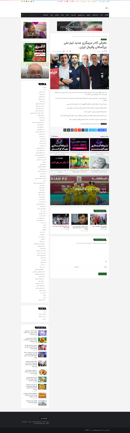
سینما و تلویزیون (81, 15)
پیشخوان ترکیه (42, 169)
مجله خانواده (43, 258)
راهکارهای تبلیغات (39, 269)
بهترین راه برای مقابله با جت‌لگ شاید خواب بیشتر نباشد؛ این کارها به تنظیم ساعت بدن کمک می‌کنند (30, 355)
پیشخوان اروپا (43, 164)
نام (106, 261)
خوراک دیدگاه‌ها (42, 316)
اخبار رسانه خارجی (39, 111)
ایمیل (105, 267)
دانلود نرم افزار (41, 195)
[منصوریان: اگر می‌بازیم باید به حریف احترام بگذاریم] (98, 219)
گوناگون (44, 230)
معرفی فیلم (40, 281)
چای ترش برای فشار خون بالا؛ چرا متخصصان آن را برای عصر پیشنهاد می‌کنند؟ (31, 347)
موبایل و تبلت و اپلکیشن (39, 244)
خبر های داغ (43, 174)
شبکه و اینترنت (42, 216)
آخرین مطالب (94, 1)
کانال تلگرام (45, 15)
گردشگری (57, 15)
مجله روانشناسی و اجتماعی (38, 272)
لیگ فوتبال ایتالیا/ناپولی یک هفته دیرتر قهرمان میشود (61, 226)
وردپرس (44, 319)
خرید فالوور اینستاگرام (37, 422)
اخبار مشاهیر (95, 15)
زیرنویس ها (41, 197)
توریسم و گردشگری (42, 171)
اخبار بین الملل (41, 99)
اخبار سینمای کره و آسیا (37, 122)
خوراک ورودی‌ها (42, 314)
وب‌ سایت (77, 267)
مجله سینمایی (41, 276)
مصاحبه (62, 15)
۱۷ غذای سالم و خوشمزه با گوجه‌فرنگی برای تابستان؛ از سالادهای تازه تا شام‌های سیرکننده (31, 387)
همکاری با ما (83, 1)
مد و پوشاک (41, 241)
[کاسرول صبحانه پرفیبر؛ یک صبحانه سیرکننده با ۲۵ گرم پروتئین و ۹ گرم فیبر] (42, 379)
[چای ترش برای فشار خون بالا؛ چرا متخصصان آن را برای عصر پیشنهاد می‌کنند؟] (42, 347)
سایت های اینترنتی (40, 220)
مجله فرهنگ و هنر (40, 286)
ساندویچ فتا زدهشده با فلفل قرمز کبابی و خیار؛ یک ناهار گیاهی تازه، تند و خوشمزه (30, 395)
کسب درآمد (43, 223)
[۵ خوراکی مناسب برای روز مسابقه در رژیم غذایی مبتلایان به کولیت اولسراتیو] (42, 340)
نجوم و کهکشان (41, 246)
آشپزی (44, 87)
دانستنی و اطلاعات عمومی (40, 178)
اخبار (102, 15)
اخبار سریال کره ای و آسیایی (37, 113)
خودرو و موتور (43, 176)
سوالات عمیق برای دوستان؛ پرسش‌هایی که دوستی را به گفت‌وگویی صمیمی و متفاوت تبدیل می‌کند (31, 364)
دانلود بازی (42, 185)
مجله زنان (44, 260)
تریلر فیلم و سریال (39, 279)
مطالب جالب (43, 293)
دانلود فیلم (42, 190)
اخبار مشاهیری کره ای (39, 155)
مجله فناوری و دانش (40, 288)
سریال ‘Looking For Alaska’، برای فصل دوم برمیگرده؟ (36, 76)
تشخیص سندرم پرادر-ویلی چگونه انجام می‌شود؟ (35, 36)
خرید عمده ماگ (46, 422)
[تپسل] (24, 44)
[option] (79, 190)
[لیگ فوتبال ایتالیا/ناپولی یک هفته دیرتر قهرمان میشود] (61, 219)
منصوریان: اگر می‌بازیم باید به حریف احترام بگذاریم (99, 226)
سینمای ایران (40, 125)
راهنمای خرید (41, 237)
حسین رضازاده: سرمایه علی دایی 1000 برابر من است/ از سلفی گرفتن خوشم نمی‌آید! (79, 227)
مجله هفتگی (43, 262)
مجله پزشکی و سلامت (41, 255)
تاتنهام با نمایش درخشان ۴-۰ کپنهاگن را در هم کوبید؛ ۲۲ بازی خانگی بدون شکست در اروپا (91, 190)
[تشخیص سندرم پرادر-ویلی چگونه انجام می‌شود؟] (42, 403)
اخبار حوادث (41, 101)
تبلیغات (88, 1)
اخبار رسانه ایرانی (39, 106)
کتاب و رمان (41, 199)
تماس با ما (77, 1)
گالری (44, 225)
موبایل (30, 422)
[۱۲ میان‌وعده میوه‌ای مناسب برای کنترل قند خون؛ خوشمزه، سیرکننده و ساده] (42, 372)
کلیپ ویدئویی (41, 300)
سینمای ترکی (40, 127)
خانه (106, 15)
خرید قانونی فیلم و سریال (39, 183)
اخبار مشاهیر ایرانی (40, 148)
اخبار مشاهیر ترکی (40, 150)
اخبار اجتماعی (41, 92)
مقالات (44, 295)
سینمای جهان (40, 129)
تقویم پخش (40, 115)
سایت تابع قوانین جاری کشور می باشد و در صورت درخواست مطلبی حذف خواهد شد (80, 20)
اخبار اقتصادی (41, 97)
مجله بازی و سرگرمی (41, 253)
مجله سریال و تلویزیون (39, 274)
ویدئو (44, 297)
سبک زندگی (43, 211)
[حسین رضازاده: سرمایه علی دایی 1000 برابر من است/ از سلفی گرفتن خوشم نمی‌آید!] (79, 219)
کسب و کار (42, 267)
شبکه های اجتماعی (40, 204)
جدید (103, 51)
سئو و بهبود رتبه (41, 218)
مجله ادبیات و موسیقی (41, 251)
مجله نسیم (74, 15)
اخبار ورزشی (98, 36)
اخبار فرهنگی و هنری (39, 132)
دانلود (52, 15)
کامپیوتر (42, 239)
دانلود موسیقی (41, 192)
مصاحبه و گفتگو (42, 290)
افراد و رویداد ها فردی (41, 160)
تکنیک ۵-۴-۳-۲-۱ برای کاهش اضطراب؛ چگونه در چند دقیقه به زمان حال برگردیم (30, 332)
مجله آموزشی (43, 248)
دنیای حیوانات (43, 206)
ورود (45, 312)
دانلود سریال (41, 188)
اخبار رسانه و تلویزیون (39, 104)
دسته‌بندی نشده (42, 202)
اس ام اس (42, 232)
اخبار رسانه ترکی (39, 108)
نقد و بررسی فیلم (39, 283)
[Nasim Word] (107, 8)
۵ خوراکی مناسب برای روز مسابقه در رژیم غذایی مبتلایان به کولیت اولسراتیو (30, 339)
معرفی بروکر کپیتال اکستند (39, 423)
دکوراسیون (42, 234)
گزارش (67, 15)
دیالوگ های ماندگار (42, 209)
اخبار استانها (42, 94)
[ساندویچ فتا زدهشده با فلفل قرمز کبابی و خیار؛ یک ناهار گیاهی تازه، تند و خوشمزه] (42, 395)
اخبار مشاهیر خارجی (40, 153)
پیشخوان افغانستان (42, 167)
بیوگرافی (88, 15)
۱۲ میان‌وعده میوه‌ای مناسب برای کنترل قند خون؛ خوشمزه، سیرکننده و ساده (31, 371)
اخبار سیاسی (41, 118)
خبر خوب (42, 265)
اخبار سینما (42, 120)
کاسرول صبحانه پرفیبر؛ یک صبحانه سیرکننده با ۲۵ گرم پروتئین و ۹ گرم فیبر (31, 379)
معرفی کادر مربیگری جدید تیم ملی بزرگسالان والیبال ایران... (90, 123)
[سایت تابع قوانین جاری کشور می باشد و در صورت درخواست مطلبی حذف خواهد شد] (79, 26)
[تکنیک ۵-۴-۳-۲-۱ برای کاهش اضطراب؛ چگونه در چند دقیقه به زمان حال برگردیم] (42, 333)
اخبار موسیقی (41, 134)
